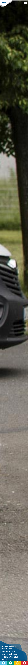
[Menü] (25, 3)
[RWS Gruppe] (6, 3)
